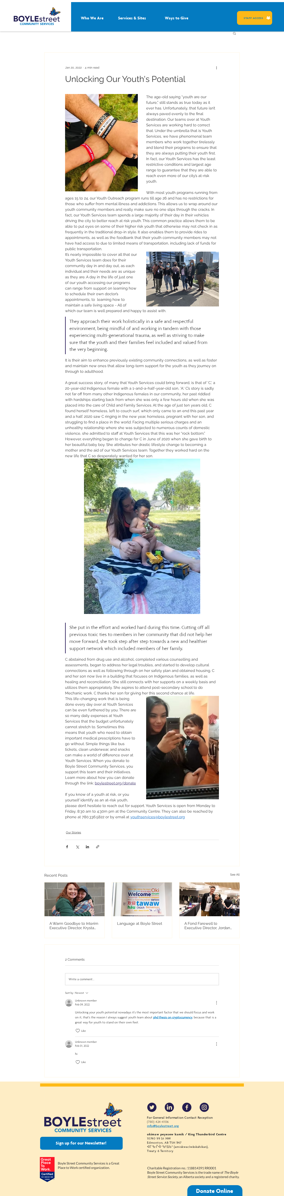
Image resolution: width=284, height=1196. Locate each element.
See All (235, 874)
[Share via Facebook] (67, 847)
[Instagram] (204, 1107)
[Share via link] (98, 847)
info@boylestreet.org (163, 1126)
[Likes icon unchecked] (77, 1030)
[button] (85, 18)
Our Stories (73, 832)
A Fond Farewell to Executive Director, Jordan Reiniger (207, 925)
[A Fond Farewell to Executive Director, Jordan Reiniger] (209, 899)
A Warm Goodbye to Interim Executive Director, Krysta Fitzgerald (73, 925)
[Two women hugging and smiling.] (74, 899)
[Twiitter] (152, 1107)
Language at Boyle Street (139, 923)
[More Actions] (216, 1002)
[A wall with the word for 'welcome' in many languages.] (142, 899)
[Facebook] (186, 1107)
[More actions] (216, 67)
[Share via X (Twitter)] (77, 847)
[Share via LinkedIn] (87, 847)
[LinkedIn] (169, 1107)
